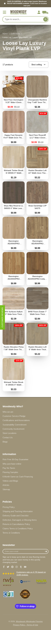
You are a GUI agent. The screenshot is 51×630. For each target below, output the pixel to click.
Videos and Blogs (10, 481)
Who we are (8, 412)
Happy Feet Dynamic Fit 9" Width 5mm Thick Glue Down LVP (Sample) (14, 127)
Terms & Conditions (11, 533)
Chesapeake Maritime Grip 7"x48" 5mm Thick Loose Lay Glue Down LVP (38, 92)
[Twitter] (8, 567)
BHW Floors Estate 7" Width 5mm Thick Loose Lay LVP (38, 304)
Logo (18, 12)
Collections (15, 34)
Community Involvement (13, 429)
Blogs (5, 442)
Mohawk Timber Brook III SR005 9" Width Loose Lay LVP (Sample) (14, 163)
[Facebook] (4, 567)
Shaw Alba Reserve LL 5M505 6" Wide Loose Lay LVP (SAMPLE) (14, 198)
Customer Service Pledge (14, 416)
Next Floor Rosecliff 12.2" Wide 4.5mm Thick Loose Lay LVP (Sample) (38, 127)
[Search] (45, 19)
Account (39, 12)
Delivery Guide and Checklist (15, 515)
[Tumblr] (21, 567)
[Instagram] (16, 567)
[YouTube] (25, 567)
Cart (45, 12)
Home (5, 34)
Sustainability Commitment (14, 424)
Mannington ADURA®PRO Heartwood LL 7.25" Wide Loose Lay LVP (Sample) (14, 268)
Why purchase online (12, 464)
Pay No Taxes (9, 468)
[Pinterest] (12, 567)
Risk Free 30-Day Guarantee (15, 459)
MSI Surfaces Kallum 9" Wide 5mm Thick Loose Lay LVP (14, 304)
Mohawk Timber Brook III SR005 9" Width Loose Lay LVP (14, 374)
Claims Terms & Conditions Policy (18, 528)
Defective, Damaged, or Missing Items (20, 520)
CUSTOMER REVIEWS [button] (2, 317)
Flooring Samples (10, 472)
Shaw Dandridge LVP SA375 (38, 198)
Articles (6, 485)
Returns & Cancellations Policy (16, 524)
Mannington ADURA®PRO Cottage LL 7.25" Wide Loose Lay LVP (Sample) (38, 268)
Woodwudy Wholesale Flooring (29, 621)
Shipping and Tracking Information (18, 511)
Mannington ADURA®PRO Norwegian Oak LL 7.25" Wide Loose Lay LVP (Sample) (14, 233)
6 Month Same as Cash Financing (18, 476)
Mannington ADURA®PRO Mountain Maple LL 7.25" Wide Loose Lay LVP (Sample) (38, 233)
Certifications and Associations (16, 420)
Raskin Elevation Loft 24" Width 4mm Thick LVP (38, 163)
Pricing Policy (9, 507)
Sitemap (6, 489)
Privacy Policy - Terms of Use (25, 625)
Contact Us (8, 437)
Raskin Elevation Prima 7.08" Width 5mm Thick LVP (14, 339)
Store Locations (9, 433)
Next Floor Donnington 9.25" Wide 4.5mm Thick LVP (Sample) (14, 92)
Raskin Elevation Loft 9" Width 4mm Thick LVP (38, 339)
